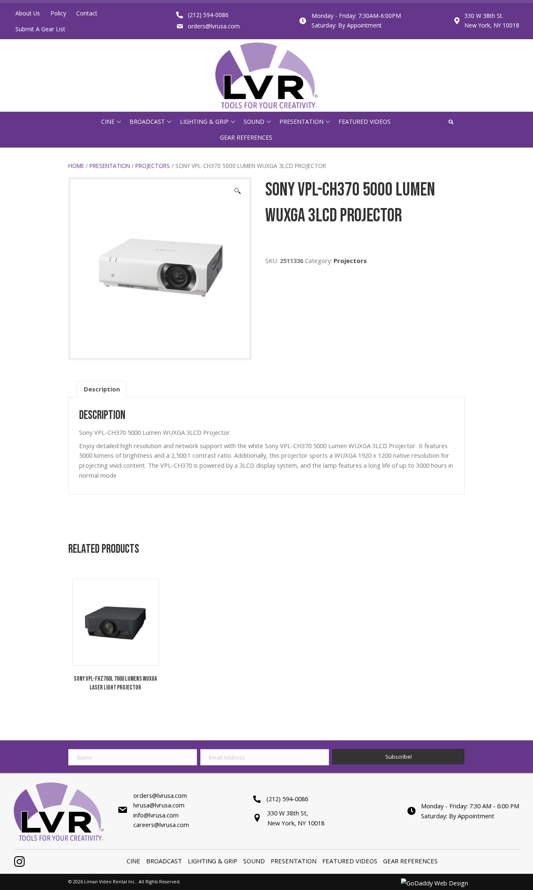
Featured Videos (349, 861)
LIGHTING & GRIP (212, 861)
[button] (119, 121)
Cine (133, 861)
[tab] (102, 389)
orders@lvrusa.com (214, 26)
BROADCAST (164, 861)
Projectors (152, 166)
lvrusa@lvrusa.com (158, 805)
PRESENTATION (110, 166)
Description (102, 389)
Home (76, 166)
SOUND (254, 861)
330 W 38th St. (483, 16)
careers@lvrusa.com (161, 824)
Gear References (410, 861)
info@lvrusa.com (156, 815)
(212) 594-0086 (208, 15)
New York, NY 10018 (491, 25)
